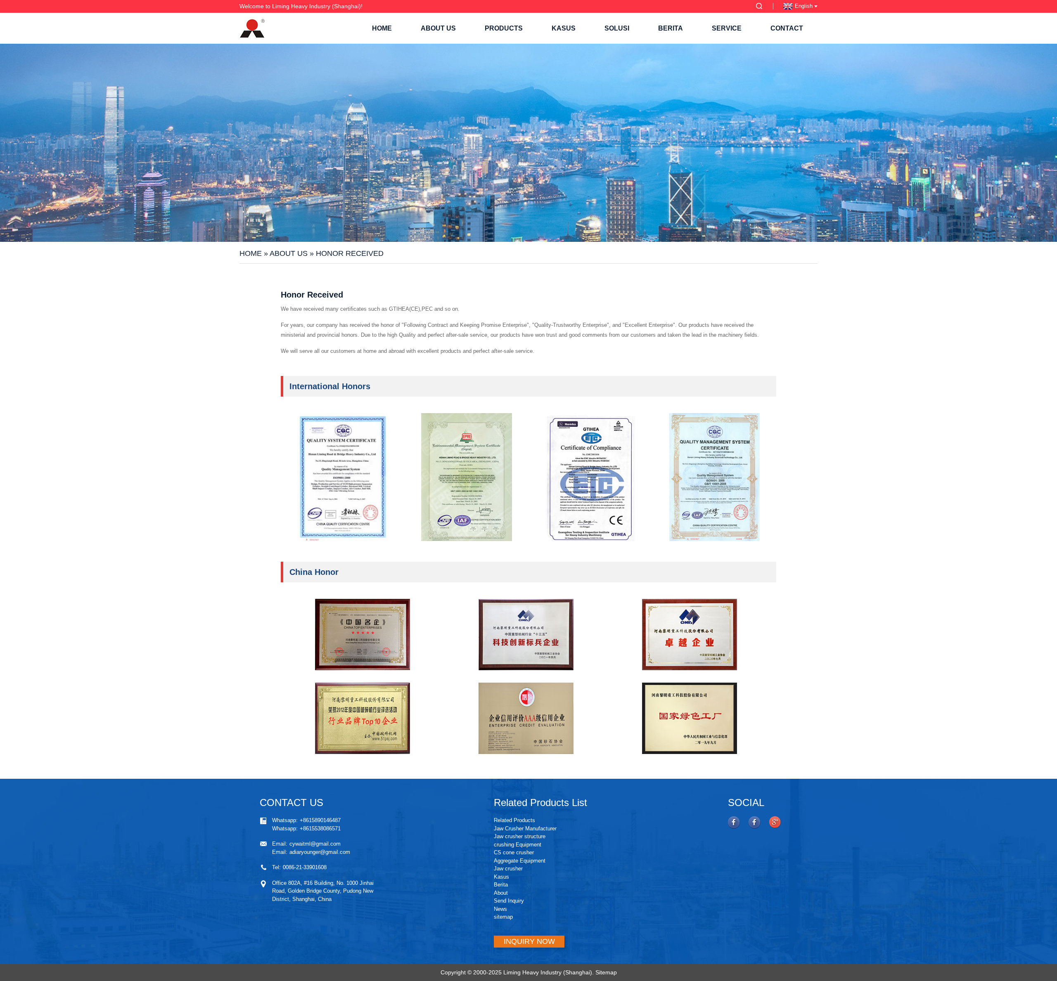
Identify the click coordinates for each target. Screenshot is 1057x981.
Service (727, 28)
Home (382, 28)
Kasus (564, 28)
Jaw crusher (508, 868)
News (500, 909)
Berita (670, 28)
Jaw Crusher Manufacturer (525, 828)
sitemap (503, 917)
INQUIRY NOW (529, 941)
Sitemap (606, 972)
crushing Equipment (517, 845)
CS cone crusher (514, 852)
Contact (786, 28)
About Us (438, 28)
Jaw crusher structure (519, 836)
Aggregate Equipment (519, 861)
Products (504, 28)
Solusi (616, 28)
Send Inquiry (509, 901)
